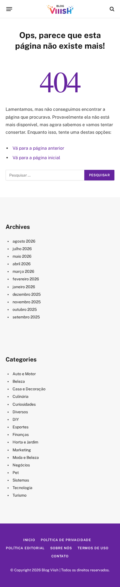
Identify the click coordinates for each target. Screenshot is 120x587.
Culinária (20, 396)
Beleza (19, 381)
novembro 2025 (27, 302)
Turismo (20, 495)
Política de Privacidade (66, 540)
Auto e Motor (24, 374)
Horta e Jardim (25, 442)
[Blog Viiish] (60, 9)
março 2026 (23, 271)
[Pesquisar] (111, 9)
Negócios (21, 465)
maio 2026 (22, 256)
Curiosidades (24, 404)
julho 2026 (22, 248)
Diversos (20, 412)
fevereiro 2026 (26, 279)
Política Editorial (25, 548)
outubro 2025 (25, 309)
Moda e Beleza (26, 457)
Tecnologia (22, 487)
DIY (16, 419)
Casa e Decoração (29, 389)
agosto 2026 (24, 241)
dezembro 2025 (27, 294)
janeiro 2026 (24, 287)
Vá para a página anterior (38, 148)
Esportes (20, 427)
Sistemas (21, 480)
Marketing (22, 450)
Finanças (21, 434)
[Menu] (9, 9)
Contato (60, 556)
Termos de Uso (93, 548)
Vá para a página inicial (36, 157)
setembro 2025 (26, 317)
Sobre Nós (61, 548)
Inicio (29, 540)
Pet (16, 472)
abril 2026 (22, 264)
